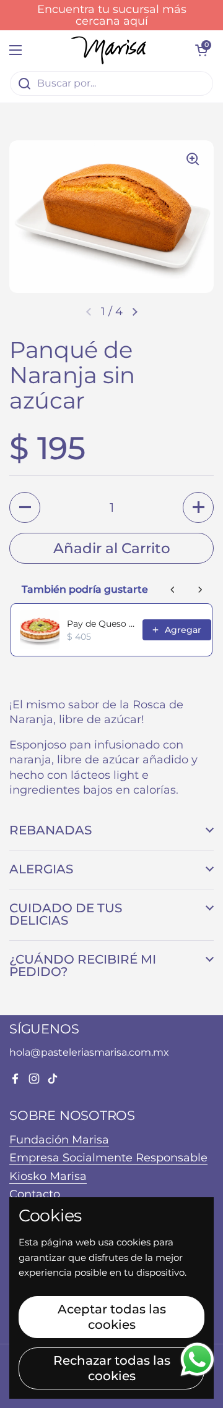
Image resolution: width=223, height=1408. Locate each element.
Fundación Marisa (59, 1139)
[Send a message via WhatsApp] (197, 1359)
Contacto (34, 1193)
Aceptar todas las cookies (112, 1317)
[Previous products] (172, 589)
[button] (135, 312)
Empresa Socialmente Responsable (108, 1157)
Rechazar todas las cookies (111, 1368)
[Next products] (200, 589)
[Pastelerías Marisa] (108, 50)
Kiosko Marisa (48, 1175)
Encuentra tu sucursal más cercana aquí (111, 15)
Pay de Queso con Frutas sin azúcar (101, 623)
